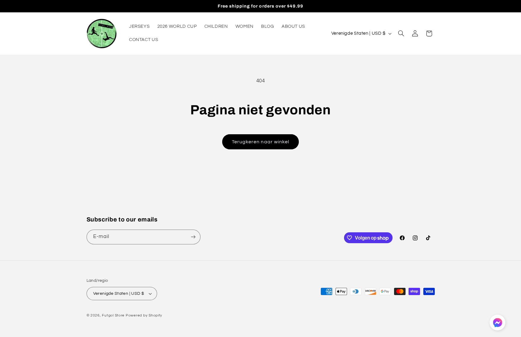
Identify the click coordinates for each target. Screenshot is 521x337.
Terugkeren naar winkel (260, 141)
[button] (401, 33)
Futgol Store (113, 315)
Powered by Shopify (144, 315)
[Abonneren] (193, 237)
